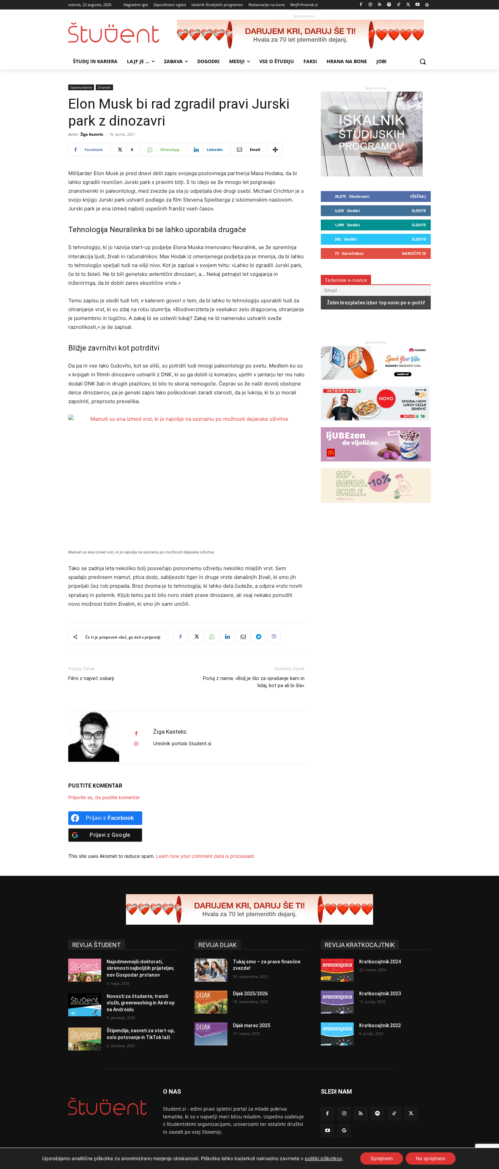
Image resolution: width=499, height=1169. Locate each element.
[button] (422, 61)
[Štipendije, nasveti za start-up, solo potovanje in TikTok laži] (84, 1039)
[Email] (243, 637)
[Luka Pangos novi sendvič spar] (375, 423)
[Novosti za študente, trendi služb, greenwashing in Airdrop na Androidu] (84, 1004)
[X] (408, 5)
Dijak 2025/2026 (250, 993)
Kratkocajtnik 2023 (380, 993)
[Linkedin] (227, 637)
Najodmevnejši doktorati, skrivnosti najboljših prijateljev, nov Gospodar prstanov (140, 968)
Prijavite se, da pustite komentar (104, 797)
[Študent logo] (122, 33)
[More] (275, 149)
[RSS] (380, 5)
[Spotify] (389, 5)
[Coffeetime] (376, 506)
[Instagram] (370, 5)
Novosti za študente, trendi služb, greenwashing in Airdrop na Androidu (140, 1003)
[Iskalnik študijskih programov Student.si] (372, 174)
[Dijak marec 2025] (211, 1033)
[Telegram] (258, 637)
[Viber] (274, 637)
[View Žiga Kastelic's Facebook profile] (136, 733)
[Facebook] (361, 5)
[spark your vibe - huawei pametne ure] (375, 383)
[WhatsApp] (211, 637)
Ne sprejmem (430, 1158)
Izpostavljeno (81, 87)
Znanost (104, 87)
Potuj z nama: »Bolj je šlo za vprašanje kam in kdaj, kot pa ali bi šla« (253, 682)
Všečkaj (418, 196)
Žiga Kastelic (92, 134)
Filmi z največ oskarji (91, 678)
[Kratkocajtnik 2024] (337, 970)
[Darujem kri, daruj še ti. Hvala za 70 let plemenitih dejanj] (304, 35)
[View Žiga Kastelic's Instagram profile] (136, 744)
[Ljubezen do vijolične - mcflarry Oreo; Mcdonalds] (376, 464)
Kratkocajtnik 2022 (380, 1025)
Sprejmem (381, 1158)
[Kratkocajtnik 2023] (337, 1002)
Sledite (419, 210)
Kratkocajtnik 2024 (380, 961)
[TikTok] (399, 5)
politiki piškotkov (323, 1158)
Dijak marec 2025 (251, 1025)
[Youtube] (417, 5)
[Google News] (427, 5)
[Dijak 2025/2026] (211, 1002)
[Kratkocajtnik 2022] (337, 1033)
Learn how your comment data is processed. (205, 856)
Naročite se (414, 253)
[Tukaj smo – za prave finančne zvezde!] (211, 970)
